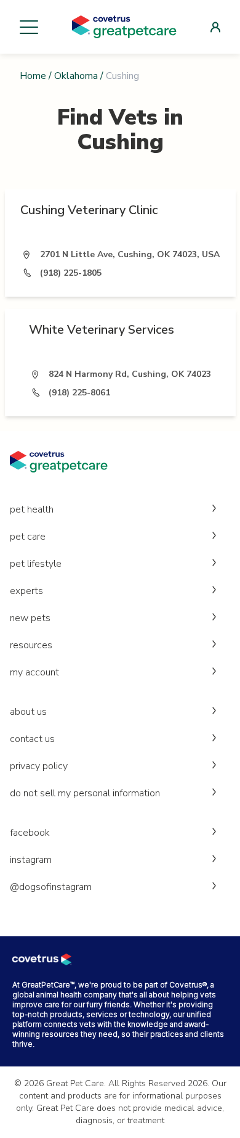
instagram (31, 860)
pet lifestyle (36, 564)
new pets (30, 618)
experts (26, 591)
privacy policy (39, 766)
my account (34, 672)
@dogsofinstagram (51, 887)
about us (28, 712)
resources (31, 645)
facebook (30, 832)
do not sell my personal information (85, 793)
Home (33, 76)
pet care (28, 536)
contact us (32, 739)
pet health (32, 509)
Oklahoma (76, 76)
